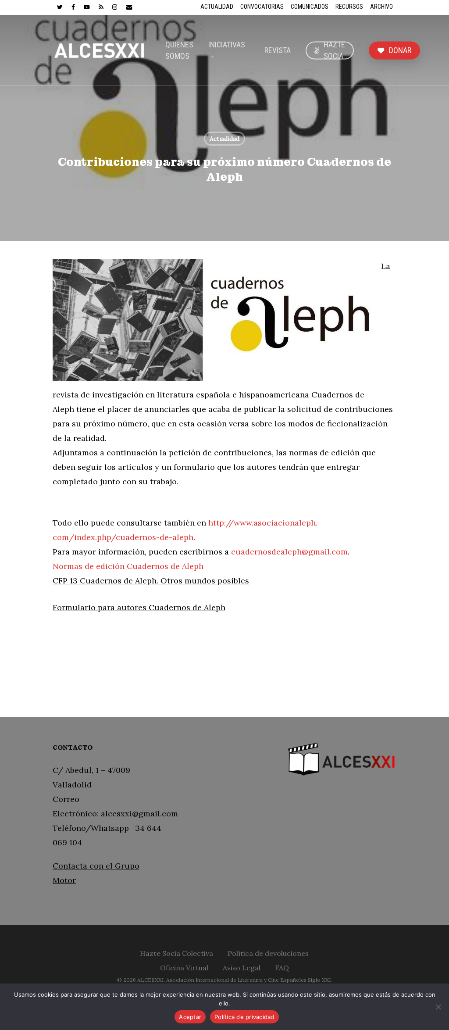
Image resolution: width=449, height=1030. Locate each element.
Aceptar (190, 1016)
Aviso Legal (241, 966)
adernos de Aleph (192, 607)
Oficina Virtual (184, 966)
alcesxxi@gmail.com (139, 813)
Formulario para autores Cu (106, 607)
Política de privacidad (244, 1016)
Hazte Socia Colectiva (176, 952)
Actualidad (224, 139)
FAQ (282, 966)
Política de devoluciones (268, 952)
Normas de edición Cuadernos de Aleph (128, 566)
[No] (438, 1006)
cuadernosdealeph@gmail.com (289, 552)
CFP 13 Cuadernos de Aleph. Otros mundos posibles (151, 581)
